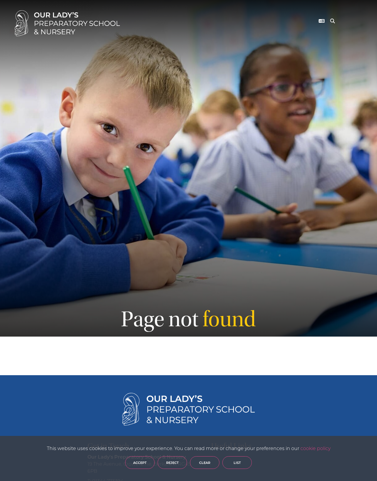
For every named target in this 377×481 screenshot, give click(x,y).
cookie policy (315, 448)
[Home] (67, 23)
